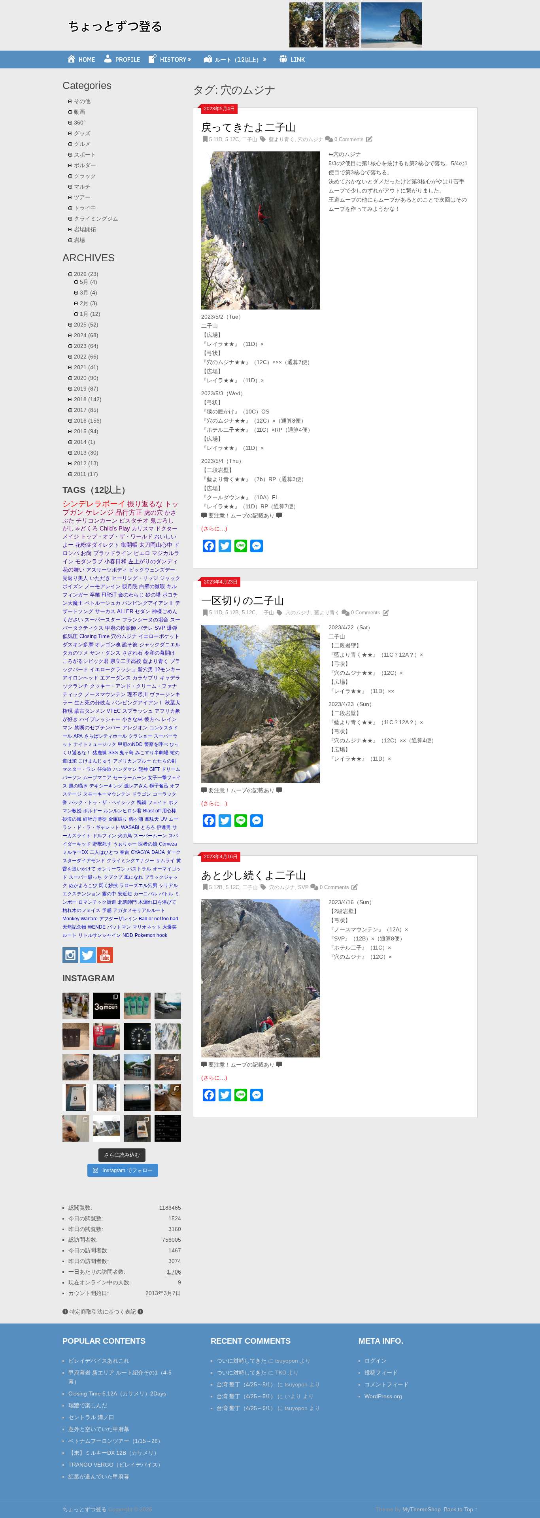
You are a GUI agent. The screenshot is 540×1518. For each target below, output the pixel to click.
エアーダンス (115, 678)
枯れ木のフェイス (81, 910)
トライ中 (85, 208)
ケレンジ (99, 512)
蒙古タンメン (89, 711)
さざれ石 (132, 653)
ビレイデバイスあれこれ (98, 1361)
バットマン (119, 927)
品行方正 (128, 512)
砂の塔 (153, 595)
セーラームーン (129, 777)
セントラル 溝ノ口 (91, 1417)
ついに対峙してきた (241, 1361)
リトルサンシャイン (99, 935)
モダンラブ (89, 562)
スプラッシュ (137, 711)
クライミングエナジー (130, 860)
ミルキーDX (75, 852)
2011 (86, 474)
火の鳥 (125, 835)
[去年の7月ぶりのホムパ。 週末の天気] (75, 1006)
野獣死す (102, 844)
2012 (86, 463)
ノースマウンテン (105, 694)
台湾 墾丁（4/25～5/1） (246, 1384)
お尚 (86, 553)
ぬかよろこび (83, 885)
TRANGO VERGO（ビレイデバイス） (115, 1464)
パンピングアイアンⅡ (148, 603)
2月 (88, 303)
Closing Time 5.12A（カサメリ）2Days (117, 1393)
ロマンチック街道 (97, 902)
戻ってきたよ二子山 (248, 127)
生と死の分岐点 (92, 703)
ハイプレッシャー (100, 719)
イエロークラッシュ (113, 669)
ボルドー (92, 811)
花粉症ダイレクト (97, 545)
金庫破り (117, 819)
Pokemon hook (151, 935)
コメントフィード (386, 1384)
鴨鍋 (141, 802)
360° (80, 122)
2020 (86, 378)
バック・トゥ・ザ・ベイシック (102, 802)
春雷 (124, 852)
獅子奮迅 (158, 786)
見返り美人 (75, 578)
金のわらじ (131, 595)
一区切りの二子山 (242, 600)
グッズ (82, 133)
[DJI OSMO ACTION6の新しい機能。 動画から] (106, 1097)
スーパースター (103, 620)
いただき (100, 578)
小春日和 (115, 562)
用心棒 (169, 811)
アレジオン (135, 728)
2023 (86, 346)
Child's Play (115, 528)
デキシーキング (106, 786)
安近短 (125, 894)
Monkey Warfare (80, 918)
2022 (86, 356)
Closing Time (94, 636)
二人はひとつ (104, 852)
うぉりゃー (125, 844)
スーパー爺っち (85, 877)
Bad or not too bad (158, 918)
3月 (88, 292)
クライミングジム (96, 218)
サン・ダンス (105, 653)
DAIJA (158, 852)
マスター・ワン (79, 769)
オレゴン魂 (108, 645)
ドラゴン (141, 794)
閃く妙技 (108, 885)
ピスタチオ (134, 520)
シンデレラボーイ (94, 503)
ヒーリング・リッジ (135, 578)
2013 (86, 452)
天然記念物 (74, 927)
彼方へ (152, 719)
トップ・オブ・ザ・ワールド (117, 536)
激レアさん (136, 786)
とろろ (148, 827)
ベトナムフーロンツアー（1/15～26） (115, 1441)
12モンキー (168, 669)
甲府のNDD (130, 744)
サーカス (105, 611)
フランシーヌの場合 (145, 620)
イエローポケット (158, 636)
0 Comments (349, 139)
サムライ (165, 860)
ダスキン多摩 (77, 645)
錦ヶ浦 (136, 819)
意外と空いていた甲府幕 (98, 1429)
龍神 (143, 769)
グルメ (82, 144)
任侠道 (104, 769)
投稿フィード (381, 1372)
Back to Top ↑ (461, 1509)
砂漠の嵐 (71, 819)
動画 (79, 112)
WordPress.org (383, 1396)
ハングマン (125, 769)
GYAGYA (140, 852)
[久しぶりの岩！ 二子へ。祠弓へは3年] (137, 1097)
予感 (106, 910)
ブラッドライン (112, 553)
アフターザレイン (118, 918)
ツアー (82, 197)
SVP (303, 887)
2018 (88, 399)
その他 (82, 101)
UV (163, 819)
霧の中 (109, 894)
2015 (86, 431)
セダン (142, 611)
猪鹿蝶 (100, 752)
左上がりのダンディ (153, 562)
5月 (88, 282)
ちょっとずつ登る (84, 1509)
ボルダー (85, 165)
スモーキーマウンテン (106, 794)
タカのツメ (75, 653)
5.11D (215, 139)
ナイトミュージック (95, 744)
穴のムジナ (310, 139)
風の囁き (78, 786)
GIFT (154, 769)
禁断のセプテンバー (97, 728)
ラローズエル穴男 (138, 885)
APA (78, 736)
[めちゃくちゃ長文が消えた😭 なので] (75, 1097)
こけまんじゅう (94, 761)
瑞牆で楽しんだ (87, 1405)
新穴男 (145, 669)
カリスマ (143, 528)
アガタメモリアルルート (139, 910)
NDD (128, 935)
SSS (113, 752)
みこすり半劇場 (151, 752)
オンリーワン (111, 869)
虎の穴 (153, 512)
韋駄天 (152, 819)
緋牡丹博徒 (95, 819)
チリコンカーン (96, 520)
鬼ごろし (162, 520)
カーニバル (145, 894)
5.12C (232, 139)
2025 (86, 324)
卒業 (95, 595)
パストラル (139, 869)
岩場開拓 (85, 229)
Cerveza (168, 844)
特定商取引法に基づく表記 (103, 1311)
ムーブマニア (97, 777)
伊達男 (164, 827)
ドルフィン (104, 835)
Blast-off (151, 811)
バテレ (145, 628)
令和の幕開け (159, 653)
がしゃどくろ (80, 528)
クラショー (140, 736)
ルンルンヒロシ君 (123, 811)
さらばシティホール (105, 736)
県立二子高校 (125, 661)
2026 (86, 274)
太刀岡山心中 (155, 545)
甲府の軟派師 (120, 628)
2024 (86, 335)
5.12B (232, 613)
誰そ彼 (130, 645)
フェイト (157, 802)
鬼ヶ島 (126, 752)
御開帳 (129, 545)
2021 (86, 367)
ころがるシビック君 (85, 661)
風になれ (133, 877)
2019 (86, 388)
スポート (85, 154)
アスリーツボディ (106, 570)
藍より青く (282, 139)
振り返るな (145, 504)
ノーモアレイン (103, 586)
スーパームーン (150, 835)
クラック (85, 176)
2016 (88, 420)
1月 (90, 314)
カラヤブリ (145, 678)
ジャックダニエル (159, 645)
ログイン (375, 1361)
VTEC (114, 711)
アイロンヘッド (80, 678)
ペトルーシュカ (103, 603)
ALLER (125, 611)
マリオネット (146, 927)
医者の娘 (147, 844)
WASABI (130, 827)
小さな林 (132, 719)
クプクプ (113, 877)
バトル (166, 894)
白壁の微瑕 (152, 586)
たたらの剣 (164, 761)
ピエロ (142, 553)
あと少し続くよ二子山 (253, 875)
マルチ (82, 186)
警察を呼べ (156, 744)
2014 (84, 442)
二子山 (249, 139)
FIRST (109, 595)
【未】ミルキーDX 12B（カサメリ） (113, 1453)
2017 (86, 410)
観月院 (130, 586)
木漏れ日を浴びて (157, 902)
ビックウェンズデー (152, 570)
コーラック (164, 794)
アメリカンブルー (132, 761)
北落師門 (127, 902)
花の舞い (73, 570)
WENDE (97, 927)
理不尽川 (137, 694)
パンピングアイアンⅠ (137, 703)
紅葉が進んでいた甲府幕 (98, 1476)
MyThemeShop (421, 1509)
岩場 (79, 240)
